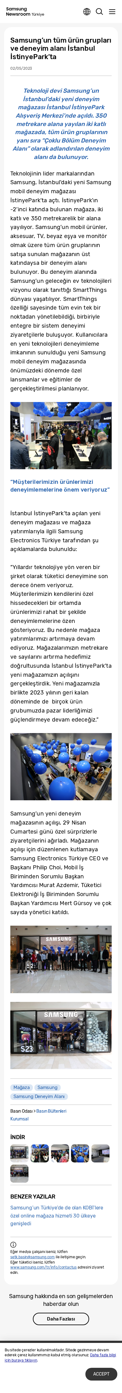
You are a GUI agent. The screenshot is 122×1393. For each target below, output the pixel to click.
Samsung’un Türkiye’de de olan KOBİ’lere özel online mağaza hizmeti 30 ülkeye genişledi (56, 1215)
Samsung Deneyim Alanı (39, 1096)
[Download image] (19, 1153)
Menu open (112, 12)
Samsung (48, 1087)
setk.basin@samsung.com (32, 1257)
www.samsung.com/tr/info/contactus (43, 1267)
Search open (99, 12)
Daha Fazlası (61, 1319)
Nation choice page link (87, 12)
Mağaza (21, 1087)
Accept (101, 1374)
